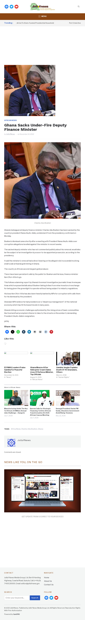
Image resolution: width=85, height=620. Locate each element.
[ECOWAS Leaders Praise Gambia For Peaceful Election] (16, 358)
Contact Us (48, 585)
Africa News (16, 429)
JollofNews (10, 134)
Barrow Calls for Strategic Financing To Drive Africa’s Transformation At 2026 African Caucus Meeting (40, 412)
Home (46, 578)
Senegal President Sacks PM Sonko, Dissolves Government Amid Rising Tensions (67, 411)
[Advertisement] (42, 42)
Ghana (40, 429)
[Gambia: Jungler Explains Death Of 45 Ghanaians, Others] (68, 358)
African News (10, 120)
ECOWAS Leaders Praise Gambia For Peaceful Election (14, 369)
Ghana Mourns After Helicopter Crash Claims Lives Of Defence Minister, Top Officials (41, 370)
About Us (48, 581)
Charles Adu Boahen (29, 429)
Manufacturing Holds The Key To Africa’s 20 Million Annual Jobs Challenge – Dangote (16, 411)
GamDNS (16, 614)
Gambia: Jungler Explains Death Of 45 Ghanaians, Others (67, 369)
